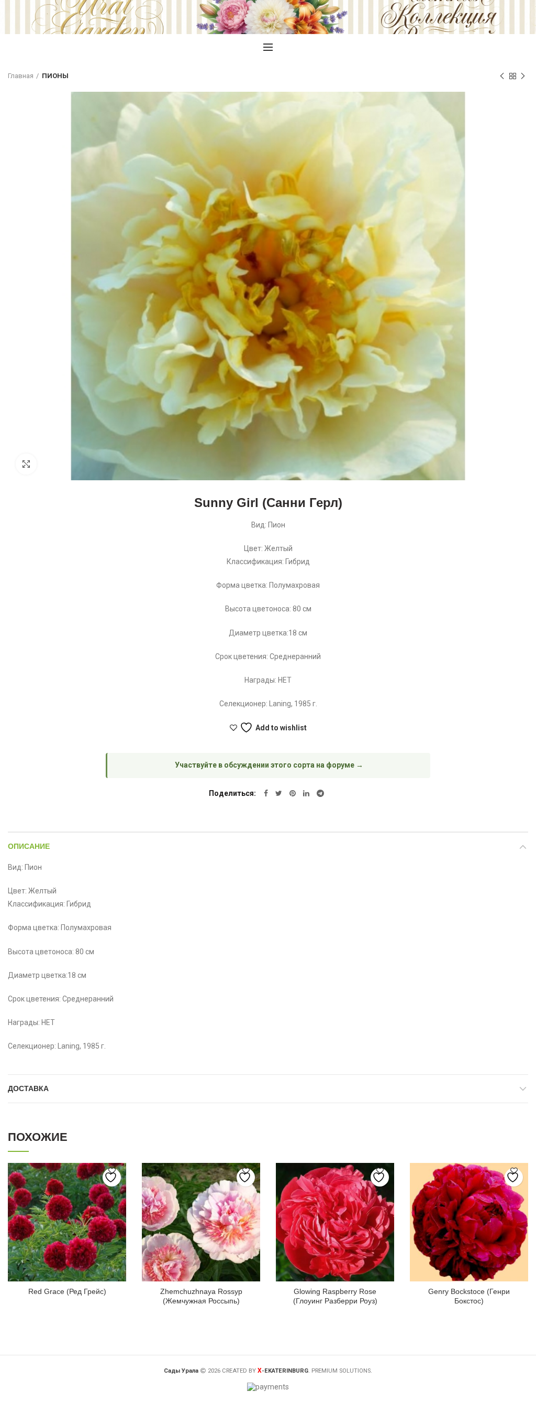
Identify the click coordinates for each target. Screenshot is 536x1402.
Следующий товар (523, 76)
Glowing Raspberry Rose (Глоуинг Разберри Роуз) (335, 1296)
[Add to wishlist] (112, 1177)
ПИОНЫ (55, 76)
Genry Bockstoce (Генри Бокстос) (469, 1296)
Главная (21, 76)
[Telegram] (320, 793)
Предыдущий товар (502, 76)
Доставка (28, 1088)
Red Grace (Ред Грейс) (67, 1291)
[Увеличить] (26, 464)
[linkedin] (306, 793)
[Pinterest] (292, 793)
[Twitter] (279, 793)
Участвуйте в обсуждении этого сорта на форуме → (269, 765)
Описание (29, 846)
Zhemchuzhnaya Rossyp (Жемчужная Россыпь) (201, 1296)
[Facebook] (266, 793)
